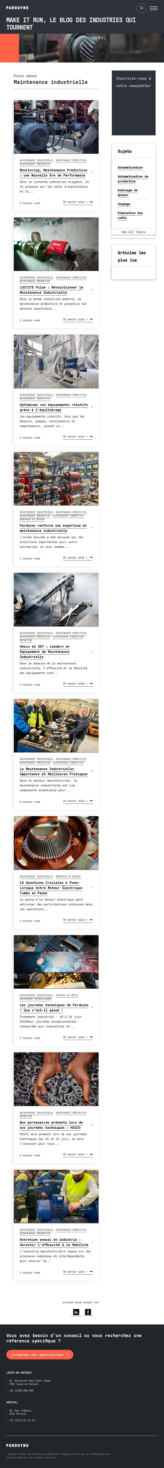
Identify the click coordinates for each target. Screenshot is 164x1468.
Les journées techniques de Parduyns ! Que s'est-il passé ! (54, 1007)
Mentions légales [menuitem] (59, 1454)
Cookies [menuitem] (12, 1454)
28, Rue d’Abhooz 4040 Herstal (20, 1412)
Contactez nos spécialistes (37, 1354)
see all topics (133, 232)
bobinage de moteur (32, 519)
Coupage (124, 204)
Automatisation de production (133, 178)
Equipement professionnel (36, 998)
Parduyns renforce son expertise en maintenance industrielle (53, 528)
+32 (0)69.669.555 (21, 1390)
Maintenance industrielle (36, 160)
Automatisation (130, 167)
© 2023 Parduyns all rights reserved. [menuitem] (32, 1457)
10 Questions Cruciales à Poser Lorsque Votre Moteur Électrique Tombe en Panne (51, 887)
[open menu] (154, 8)
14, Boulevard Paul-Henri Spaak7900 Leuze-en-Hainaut (30, 1382)
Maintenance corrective (35, 398)
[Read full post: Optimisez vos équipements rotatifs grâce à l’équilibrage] (56, 361)
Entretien (26, 640)
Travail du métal (67, 995)
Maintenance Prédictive (71, 160)
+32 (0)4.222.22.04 (22, 1420)
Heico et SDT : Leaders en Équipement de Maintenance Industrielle (44, 651)
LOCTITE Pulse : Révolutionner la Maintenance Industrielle (51, 289)
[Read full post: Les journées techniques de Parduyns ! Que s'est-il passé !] (56, 962)
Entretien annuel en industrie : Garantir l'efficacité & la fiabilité (54, 1242)
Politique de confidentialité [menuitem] (91, 1454)
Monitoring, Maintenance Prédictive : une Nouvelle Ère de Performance (53, 172)
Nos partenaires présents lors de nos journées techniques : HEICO (51, 1125)
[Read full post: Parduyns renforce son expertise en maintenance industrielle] (56, 479)
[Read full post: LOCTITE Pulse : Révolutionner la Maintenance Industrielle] (56, 244)
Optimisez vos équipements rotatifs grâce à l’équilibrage (54, 407)
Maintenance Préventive (35, 163)
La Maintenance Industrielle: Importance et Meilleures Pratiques (54, 771)
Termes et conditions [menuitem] (32, 1454)
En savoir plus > (75, 201)
